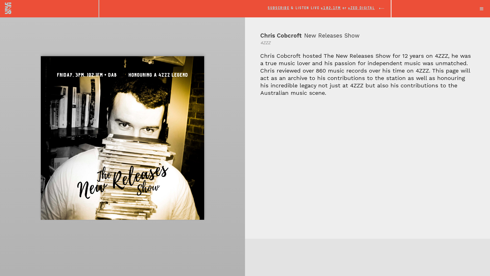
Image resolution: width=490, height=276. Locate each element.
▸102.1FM (331, 8)
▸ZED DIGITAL (361, 8)
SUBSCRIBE (278, 8)
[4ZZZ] (49, 8)
